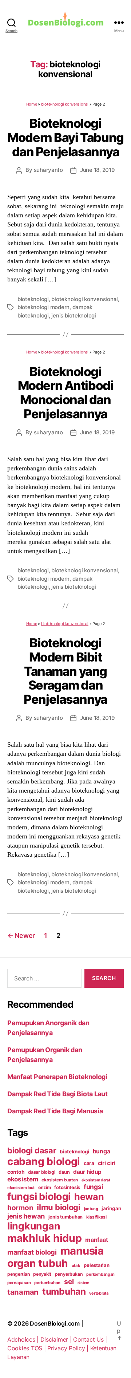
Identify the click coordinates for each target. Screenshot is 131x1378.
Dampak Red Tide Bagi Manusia (55, 1111)
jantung (91, 1208)
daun (64, 1172)
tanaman (23, 1291)
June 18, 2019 (97, 169)
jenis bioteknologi (73, 315)
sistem (84, 1282)
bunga (101, 1151)
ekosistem (22, 1179)
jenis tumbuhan (65, 1217)
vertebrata (98, 1293)
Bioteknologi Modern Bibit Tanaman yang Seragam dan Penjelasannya (65, 671)
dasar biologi (41, 1172)
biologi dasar (31, 1150)
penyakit (42, 1274)
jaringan (111, 1208)
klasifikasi (96, 1217)
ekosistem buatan (59, 1179)
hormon (20, 1208)
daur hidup (87, 1171)
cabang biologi (43, 1161)
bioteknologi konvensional (64, 104)
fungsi (93, 1187)
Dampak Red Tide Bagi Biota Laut (57, 1094)
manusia (82, 1250)
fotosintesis (67, 1187)
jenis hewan (26, 1216)
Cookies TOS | (27, 1348)
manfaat (96, 1239)
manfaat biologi (32, 1252)
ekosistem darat (96, 1180)
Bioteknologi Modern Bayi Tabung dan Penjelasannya (65, 137)
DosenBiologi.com (55, 1323)
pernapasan (19, 1282)
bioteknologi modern (43, 307)
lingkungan (33, 1226)
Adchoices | (23, 1339)
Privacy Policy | (68, 1348)
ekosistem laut (21, 1187)
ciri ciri (106, 1163)
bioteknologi (33, 299)
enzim (44, 1187)
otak (76, 1265)
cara (89, 1163)
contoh (15, 1172)
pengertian (18, 1274)
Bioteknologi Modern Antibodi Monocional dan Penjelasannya (66, 392)
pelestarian (96, 1265)
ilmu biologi (58, 1207)
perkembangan (100, 1274)
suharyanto (48, 169)
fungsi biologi (39, 1197)
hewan (89, 1196)
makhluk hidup (44, 1238)
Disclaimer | (57, 1339)
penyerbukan (69, 1274)
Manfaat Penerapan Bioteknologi (57, 1077)
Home (31, 104)
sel (69, 1281)
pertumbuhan (47, 1282)
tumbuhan (64, 1291)
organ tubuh (37, 1263)
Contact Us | (90, 1339)
